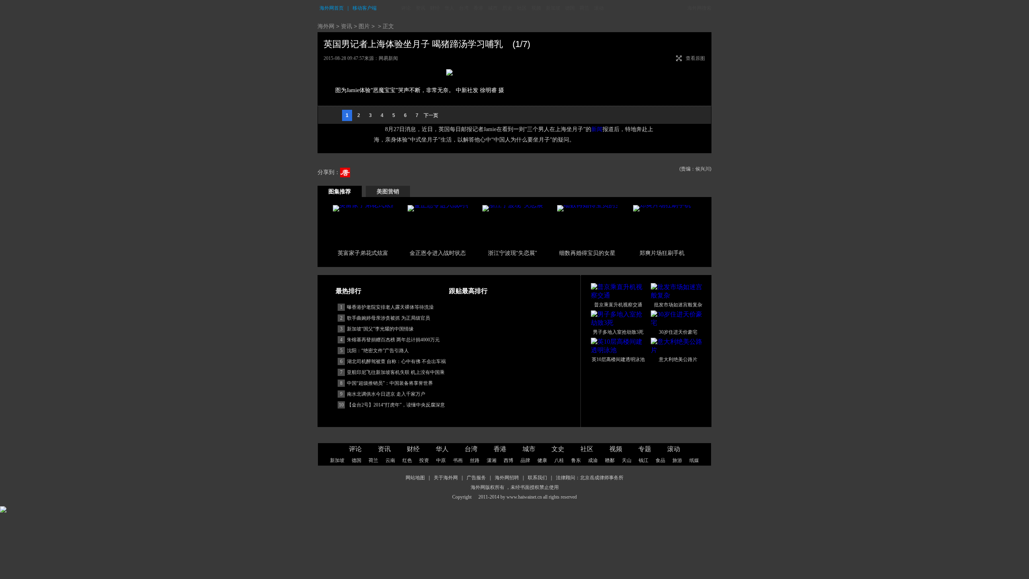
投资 (424, 460)
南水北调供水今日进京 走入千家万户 (386, 394)
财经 (435, 8)
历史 (507, 8)
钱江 (643, 460)
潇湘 (491, 460)
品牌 (525, 460)
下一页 (431, 115)
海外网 (326, 26)
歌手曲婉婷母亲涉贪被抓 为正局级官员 (388, 318)
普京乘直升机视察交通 (618, 305)
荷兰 (584, 8)
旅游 (677, 460)
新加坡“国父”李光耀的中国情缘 (380, 329)
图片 (364, 26)
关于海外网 (446, 477)
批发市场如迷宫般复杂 (678, 305)
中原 (441, 460)
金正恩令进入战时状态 (438, 253)
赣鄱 (610, 460)
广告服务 (476, 477)
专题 (644, 449)
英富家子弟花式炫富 (363, 253)
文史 (557, 449)
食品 (660, 460)
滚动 (599, 8)
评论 (406, 8)
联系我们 (537, 477)
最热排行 (348, 290)
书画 (458, 460)
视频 (536, 8)
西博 (508, 460)
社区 (522, 8)
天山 (626, 460)
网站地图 (415, 477)
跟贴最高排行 (468, 290)
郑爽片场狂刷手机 (662, 253)
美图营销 (388, 191)
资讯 (420, 8)
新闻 (597, 129)
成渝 (593, 460)
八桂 (559, 460)
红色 (407, 460)
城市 (493, 8)
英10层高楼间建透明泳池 (618, 359)
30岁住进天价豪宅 (678, 332)
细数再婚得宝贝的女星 (587, 253)
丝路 (475, 460)
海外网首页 (332, 8)
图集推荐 (339, 191)
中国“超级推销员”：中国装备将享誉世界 (390, 383)
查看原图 (695, 58)
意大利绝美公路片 (678, 359)
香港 (478, 8)
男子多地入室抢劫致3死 (618, 332)
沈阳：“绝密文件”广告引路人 (378, 350)
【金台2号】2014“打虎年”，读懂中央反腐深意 (396, 405)
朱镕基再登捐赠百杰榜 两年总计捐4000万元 (393, 340)
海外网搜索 (699, 8)
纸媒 (694, 460)
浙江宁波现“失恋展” (512, 253)
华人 (449, 8)
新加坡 (553, 8)
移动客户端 (365, 8)
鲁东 (576, 460)
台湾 (464, 8)
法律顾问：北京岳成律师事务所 (589, 477)
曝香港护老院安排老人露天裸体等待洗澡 (390, 307)
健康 (542, 460)
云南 (390, 460)
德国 (570, 8)
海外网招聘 (507, 477)
